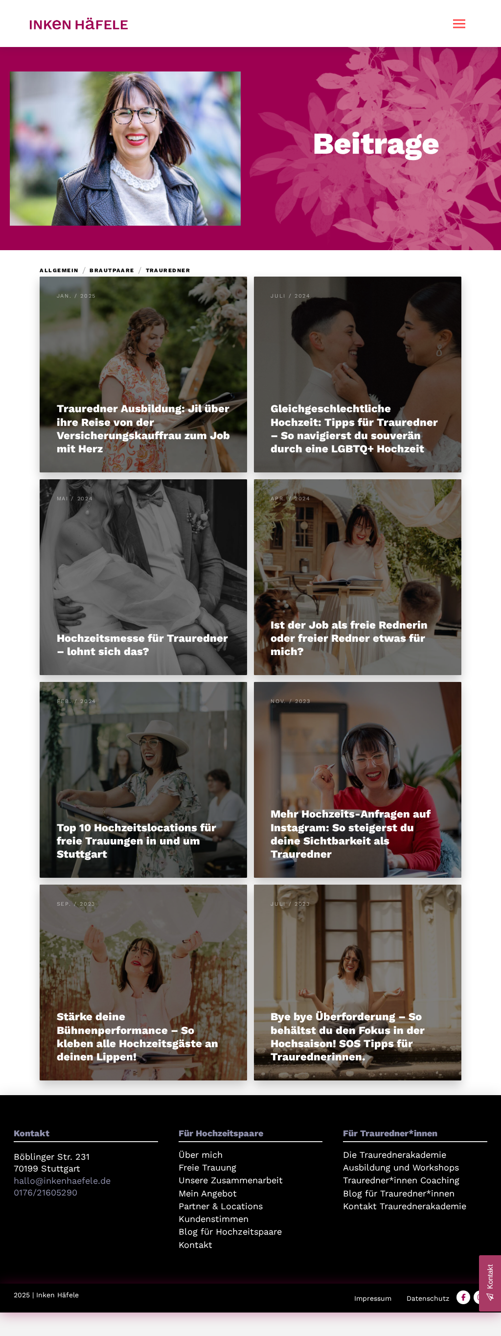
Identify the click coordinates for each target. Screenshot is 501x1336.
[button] (459, 23)
